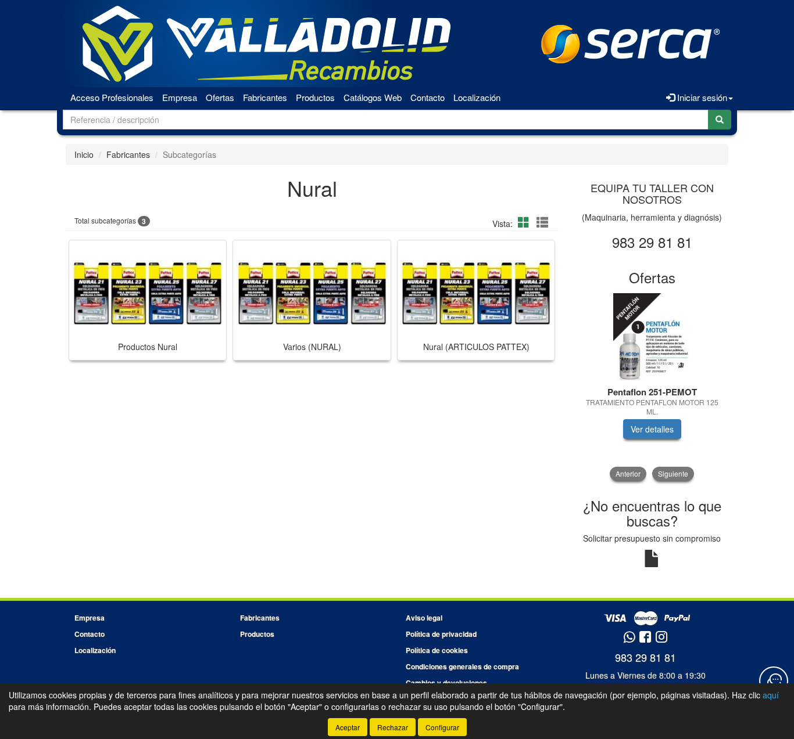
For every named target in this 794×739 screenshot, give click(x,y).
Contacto (427, 97)
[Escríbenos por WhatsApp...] (629, 637)
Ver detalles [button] (652, 429)
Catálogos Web (373, 97)
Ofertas (220, 97)
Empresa (179, 97)
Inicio (84, 154)
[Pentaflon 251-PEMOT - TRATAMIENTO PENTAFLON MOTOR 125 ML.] (652, 336)
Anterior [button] (628, 473)
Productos (315, 97)
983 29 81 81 (645, 657)
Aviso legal (424, 617)
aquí (771, 695)
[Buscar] (719, 119)
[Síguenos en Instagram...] (661, 637)
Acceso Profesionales (111, 97)
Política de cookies (437, 650)
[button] (525, 222)
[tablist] (652, 387)
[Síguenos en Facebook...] (645, 637)
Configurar (442, 727)
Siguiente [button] (673, 473)
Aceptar (347, 727)
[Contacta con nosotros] (773, 680)
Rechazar (392, 727)
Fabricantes (265, 97)
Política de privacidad (441, 634)
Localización (476, 97)
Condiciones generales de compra (462, 666)
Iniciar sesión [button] (701, 97)
